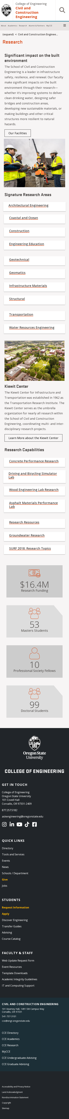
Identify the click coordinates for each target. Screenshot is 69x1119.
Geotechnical (19, 259)
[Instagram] (5, 824)
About (3, 25)
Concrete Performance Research (34, 461)
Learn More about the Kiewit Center (33, 438)
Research (23, 25)
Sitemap (5, 1108)
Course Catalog (11, 939)
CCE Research (10, 1045)
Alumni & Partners (37, 25)
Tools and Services (13, 854)
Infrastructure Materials (28, 286)
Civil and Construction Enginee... (38, 34)
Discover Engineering (15, 920)
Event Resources (12, 967)
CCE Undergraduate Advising (19, 1058)
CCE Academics (11, 1039)
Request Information (15, 907)
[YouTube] (20, 824)
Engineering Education (26, 244)
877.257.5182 (9, 810)
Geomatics (17, 272)
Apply (5, 914)
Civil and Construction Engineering (27, 12)
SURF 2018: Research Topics (30, 548)
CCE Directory (10, 1033)
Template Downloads (15, 973)
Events (6, 860)
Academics (12, 25)
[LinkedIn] (12, 824)
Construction (19, 231)
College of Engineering (31, 4)
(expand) (8, 34)
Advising (7, 932)
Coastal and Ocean (23, 218)
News (5, 867)
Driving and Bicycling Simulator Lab (33, 475)
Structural (17, 299)
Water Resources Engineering (31, 327)
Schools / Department (15, 873)
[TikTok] (27, 824)
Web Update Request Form (18, 960)
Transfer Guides (12, 926)
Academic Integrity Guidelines (19, 979)
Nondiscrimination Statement (15, 1097)
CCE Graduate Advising (15, 1064)
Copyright (6, 1102)
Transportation (21, 314)
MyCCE (49, 25)
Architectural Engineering (28, 205)
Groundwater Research (27, 535)
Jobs (4, 885)
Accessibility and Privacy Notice (16, 1086)
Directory (7, 848)
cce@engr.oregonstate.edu (16, 1020)
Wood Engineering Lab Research (34, 489)
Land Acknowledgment (12, 1092)
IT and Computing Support (18, 985)
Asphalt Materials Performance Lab (33, 505)
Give (5, 879)
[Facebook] (35, 824)
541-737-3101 (9, 1016)
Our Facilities (18, 133)
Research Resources (24, 522)
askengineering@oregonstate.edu (22, 816)
